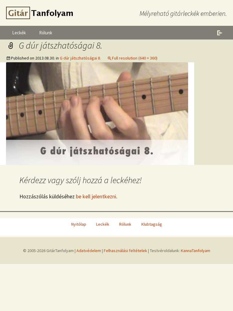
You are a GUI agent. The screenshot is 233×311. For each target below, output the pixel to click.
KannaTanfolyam (195, 250)
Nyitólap (78, 224)
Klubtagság (151, 224)
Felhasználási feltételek (125, 250)
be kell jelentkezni (96, 196)
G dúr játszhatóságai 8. (80, 58)
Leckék (19, 33)
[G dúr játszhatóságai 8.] (97, 112)
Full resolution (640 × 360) (134, 58)
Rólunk (45, 33)
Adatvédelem (88, 250)
